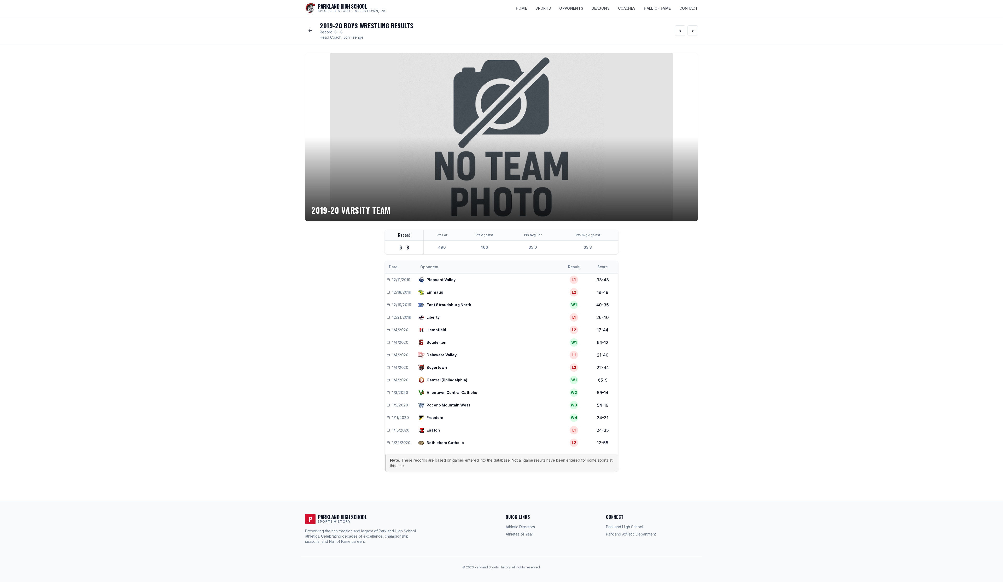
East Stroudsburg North (449, 304)
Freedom (435, 417)
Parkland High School (624, 527)
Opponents (571, 8)
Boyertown (437, 367)
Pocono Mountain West (448, 405)
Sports (543, 8)
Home (521, 8)
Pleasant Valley (441, 279)
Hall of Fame (657, 8)
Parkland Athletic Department (631, 534)
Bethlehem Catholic (445, 442)
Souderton (436, 342)
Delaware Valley (442, 355)
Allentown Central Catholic (452, 392)
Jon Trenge (353, 37)
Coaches (626, 8)
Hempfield (436, 330)
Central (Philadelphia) (447, 380)
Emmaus (435, 292)
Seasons (600, 8)
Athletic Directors (520, 527)
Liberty (433, 317)
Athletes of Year (519, 534)
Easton (433, 430)
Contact (688, 8)
